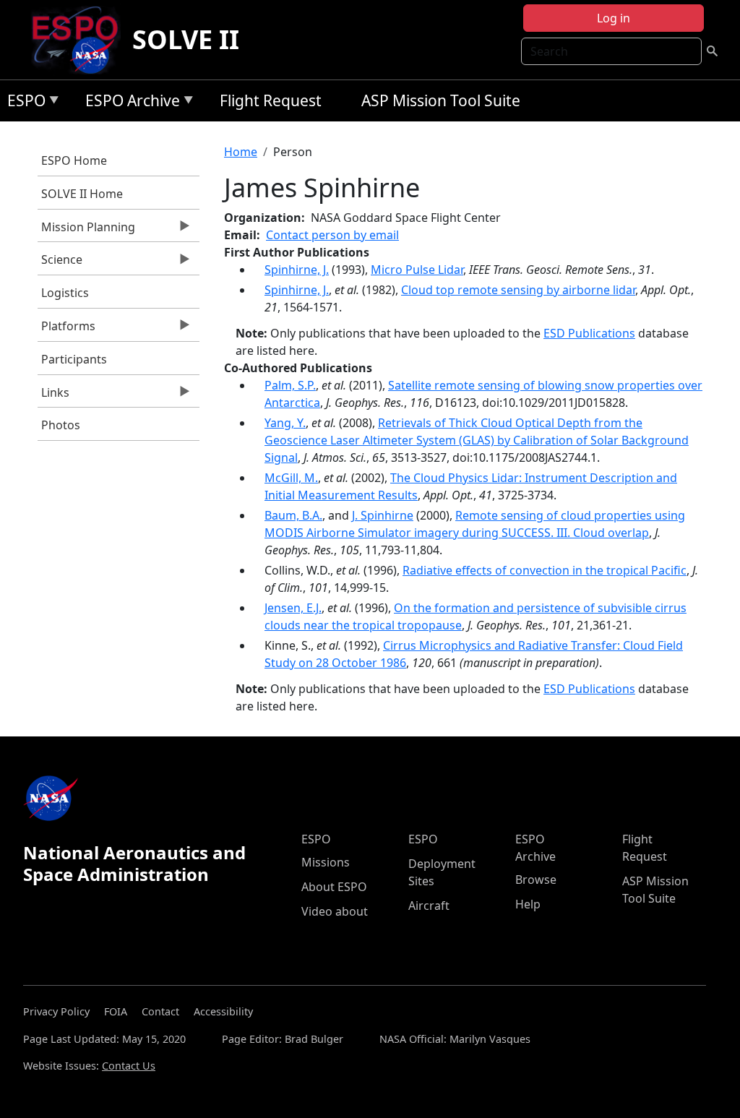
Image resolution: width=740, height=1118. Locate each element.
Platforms (66, 329)
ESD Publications (589, 333)
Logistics (65, 293)
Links (53, 396)
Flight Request (271, 100)
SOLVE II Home (82, 194)
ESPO (23, 103)
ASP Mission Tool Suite (440, 100)
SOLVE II (185, 39)
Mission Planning (86, 230)
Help (528, 904)
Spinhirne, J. (296, 270)
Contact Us (128, 1065)
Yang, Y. (285, 423)
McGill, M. (291, 478)
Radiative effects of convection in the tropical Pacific (545, 570)
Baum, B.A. (293, 515)
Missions (325, 862)
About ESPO (334, 887)
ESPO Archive (129, 103)
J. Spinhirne (382, 515)
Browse (535, 879)
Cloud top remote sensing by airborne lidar (518, 290)
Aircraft (428, 905)
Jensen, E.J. (293, 608)
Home (240, 152)
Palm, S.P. (290, 385)
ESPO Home (74, 160)
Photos (60, 425)
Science (60, 263)
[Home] (80, 40)
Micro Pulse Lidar (417, 270)
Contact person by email (332, 235)
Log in (613, 18)
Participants (74, 359)
